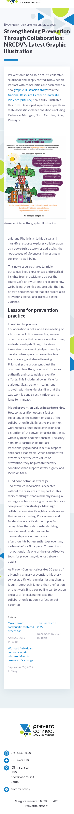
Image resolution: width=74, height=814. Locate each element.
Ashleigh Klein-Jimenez (22, 24)
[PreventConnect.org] (23, 4)
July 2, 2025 (48, 24)
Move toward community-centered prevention (21, 626)
